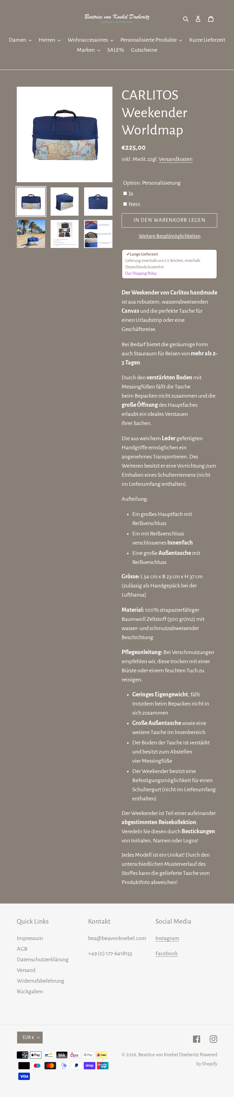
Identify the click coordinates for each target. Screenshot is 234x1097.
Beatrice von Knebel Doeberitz (168, 1054)
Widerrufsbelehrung (40, 981)
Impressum (30, 938)
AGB (22, 949)
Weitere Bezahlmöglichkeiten (169, 236)
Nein (134, 204)
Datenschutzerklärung (43, 959)
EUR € (28, 1037)
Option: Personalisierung (152, 183)
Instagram (167, 938)
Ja (131, 193)
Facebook (166, 953)
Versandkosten (176, 159)
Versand (26, 970)
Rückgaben (30, 991)
